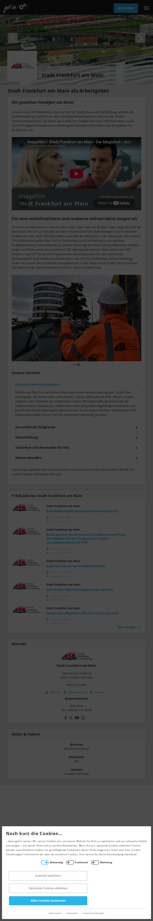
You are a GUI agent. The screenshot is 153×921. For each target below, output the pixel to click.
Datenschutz (55, 913)
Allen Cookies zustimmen (48, 900)
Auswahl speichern (48, 875)
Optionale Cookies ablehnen (48, 888)
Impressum (72, 913)
